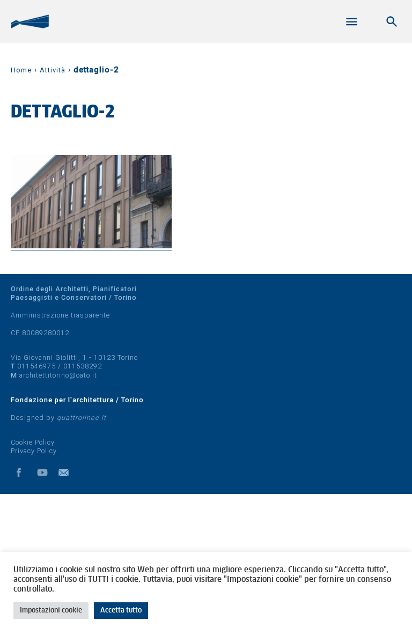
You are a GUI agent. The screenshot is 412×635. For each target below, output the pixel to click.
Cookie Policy (33, 442)
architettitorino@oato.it (58, 375)
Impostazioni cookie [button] (51, 610)
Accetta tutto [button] (121, 610)
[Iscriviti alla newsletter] (66, 472)
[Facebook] (19, 472)
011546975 (36, 366)
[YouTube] (42, 472)
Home (21, 70)
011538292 (82, 366)
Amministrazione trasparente (60, 315)
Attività (52, 70)
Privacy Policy (34, 451)
